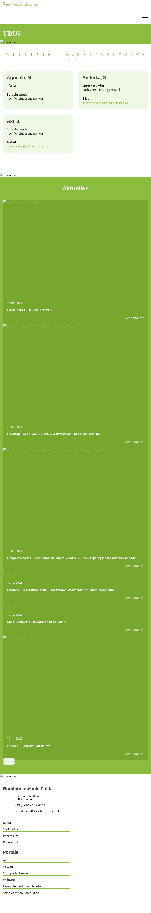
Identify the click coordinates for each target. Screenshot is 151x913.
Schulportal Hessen (16, 873)
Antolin (8, 866)
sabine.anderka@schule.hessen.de (105, 103)
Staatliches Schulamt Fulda (21, 893)
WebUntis (9, 880)
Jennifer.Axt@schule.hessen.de (27, 146)
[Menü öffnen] (145, 17)
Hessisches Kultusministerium (23, 886)
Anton (7, 860)
